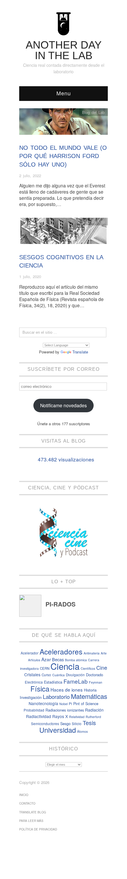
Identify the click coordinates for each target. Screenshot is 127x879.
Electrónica (34, 682)
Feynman (95, 682)
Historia (90, 690)
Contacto (27, 803)
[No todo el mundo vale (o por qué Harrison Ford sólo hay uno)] (63, 123)
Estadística (53, 682)
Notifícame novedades (63, 405)
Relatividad (76, 717)
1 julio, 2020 (30, 276)
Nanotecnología (43, 703)
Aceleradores (61, 651)
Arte (104, 653)
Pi (70, 703)
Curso (46, 674)
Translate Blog (32, 812)
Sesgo (65, 723)
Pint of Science (85, 703)
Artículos (34, 660)
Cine (101, 667)
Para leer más (31, 821)
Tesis (89, 723)
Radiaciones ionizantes (64, 710)
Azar (46, 659)
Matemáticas (89, 696)
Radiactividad (38, 716)
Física (39, 688)
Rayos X (60, 716)
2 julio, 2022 (30, 175)
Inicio (23, 795)
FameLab (76, 681)
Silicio (77, 723)
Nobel (63, 704)
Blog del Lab (93, 112)
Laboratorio (56, 696)
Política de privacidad (38, 829)
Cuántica (58, 675)
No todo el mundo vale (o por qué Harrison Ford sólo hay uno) (63, 156)
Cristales (32, 674)
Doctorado (94, 674)
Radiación (94, 710)
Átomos (82, 731)
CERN (44, 668)
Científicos (88, 668)
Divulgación (75, 674)
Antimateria (92, 653)
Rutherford (93, 717)
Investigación (31, 697)
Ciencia (65, 666)
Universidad (57, 730)
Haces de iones (67, 689)
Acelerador (29, 653)
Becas (58, 659)
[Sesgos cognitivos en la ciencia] (63, 232)
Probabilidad (34, 710)
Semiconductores (45, 723)
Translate (80, 352)
